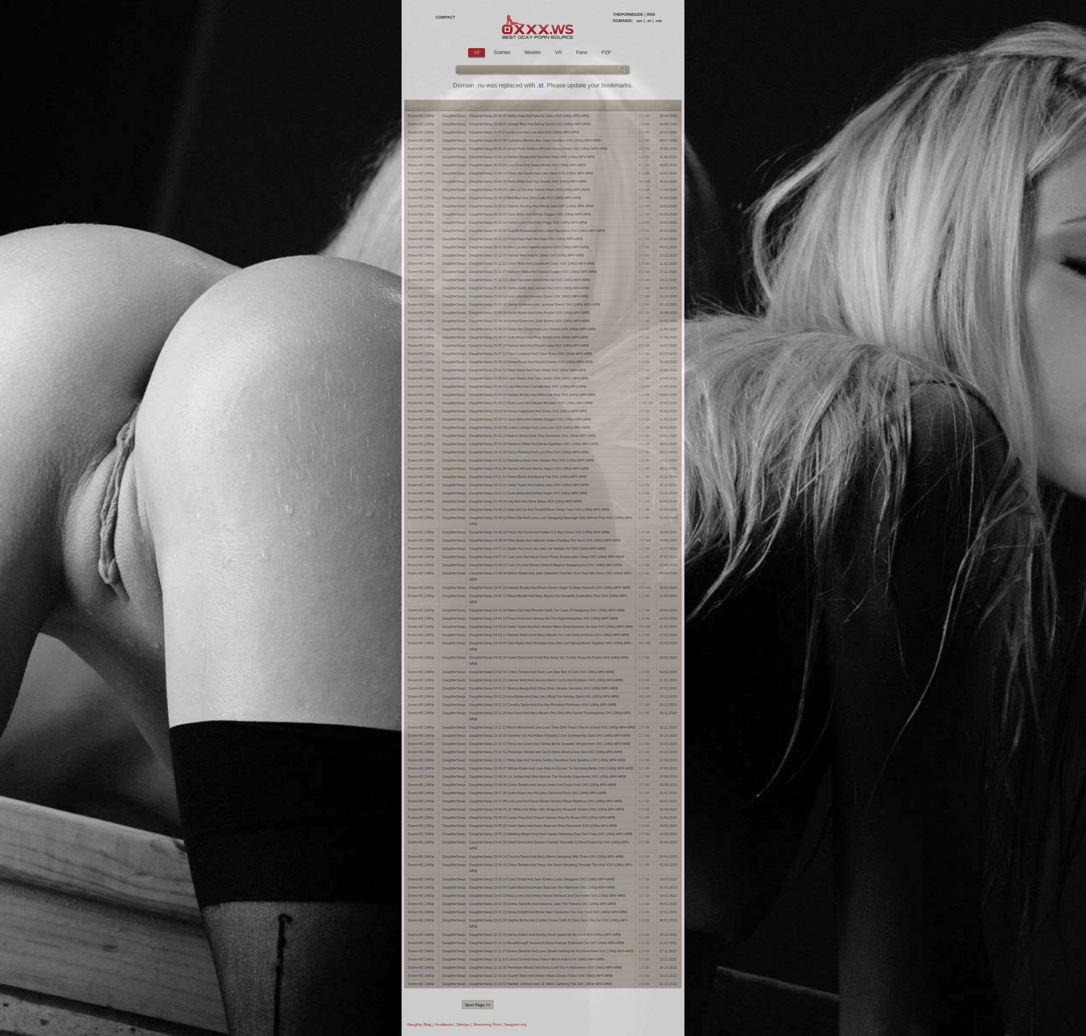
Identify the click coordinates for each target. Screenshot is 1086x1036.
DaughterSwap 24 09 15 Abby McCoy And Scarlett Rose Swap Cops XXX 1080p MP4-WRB (539, 510)
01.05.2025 (668, 387)
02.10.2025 (668, 305)
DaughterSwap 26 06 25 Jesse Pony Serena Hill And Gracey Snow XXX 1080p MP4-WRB (538, 149)
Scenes (502, 52)
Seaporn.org (515, 1024)
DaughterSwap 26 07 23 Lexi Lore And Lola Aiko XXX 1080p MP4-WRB (524, 132)
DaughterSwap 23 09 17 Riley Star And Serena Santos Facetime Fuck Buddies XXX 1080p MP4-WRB (547, 760)
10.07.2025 (668, 354)
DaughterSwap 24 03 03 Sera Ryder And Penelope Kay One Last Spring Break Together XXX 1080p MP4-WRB (550, 646)
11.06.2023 (668, 818)
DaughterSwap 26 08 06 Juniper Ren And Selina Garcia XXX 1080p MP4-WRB (530, 124)
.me (658, 20)
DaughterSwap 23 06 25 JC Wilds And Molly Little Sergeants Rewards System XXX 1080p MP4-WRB (546, 809)
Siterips (462, 1024)
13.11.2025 (668, 280)
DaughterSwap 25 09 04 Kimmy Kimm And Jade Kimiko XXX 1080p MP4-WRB (529, 321)
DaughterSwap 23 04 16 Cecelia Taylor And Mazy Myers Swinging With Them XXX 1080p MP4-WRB (546, 857)
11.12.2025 (668, 264)
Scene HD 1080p (421, 116)
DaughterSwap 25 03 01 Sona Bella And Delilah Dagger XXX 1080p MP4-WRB (530, 419)
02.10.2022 (668, 984)
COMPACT (445, 17)
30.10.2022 (668, 968)
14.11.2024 (668, 477)
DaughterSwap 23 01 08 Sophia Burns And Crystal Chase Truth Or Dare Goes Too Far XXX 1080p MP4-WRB (549, 923)
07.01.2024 (668, 688)
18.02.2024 (668, 658)
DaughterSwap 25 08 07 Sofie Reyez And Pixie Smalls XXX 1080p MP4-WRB (528, 337)
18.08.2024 (668, 532)
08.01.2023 (668, 920)
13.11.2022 (668, 959)
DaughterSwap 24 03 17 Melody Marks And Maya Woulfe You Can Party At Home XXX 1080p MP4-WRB (549, 635)
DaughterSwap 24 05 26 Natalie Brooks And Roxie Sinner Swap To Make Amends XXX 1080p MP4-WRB (549, 588)
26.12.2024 (668, 452)
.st (648, 20)
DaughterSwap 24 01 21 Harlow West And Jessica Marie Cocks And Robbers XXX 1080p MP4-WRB (546, 680)
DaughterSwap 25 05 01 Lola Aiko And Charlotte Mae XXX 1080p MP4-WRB (528, 387)
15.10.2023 (668, 744)
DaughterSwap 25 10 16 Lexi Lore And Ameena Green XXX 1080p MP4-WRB (528, 296)
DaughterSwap (454, 116)
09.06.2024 (668, 573)
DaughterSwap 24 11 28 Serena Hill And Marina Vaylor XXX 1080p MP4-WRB (529, 469)
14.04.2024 (668, 619)
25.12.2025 (668, 255)
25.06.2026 (668, 149)
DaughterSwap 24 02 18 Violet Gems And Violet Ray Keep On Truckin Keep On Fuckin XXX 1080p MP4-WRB (549, 661)
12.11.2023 (668, 727)
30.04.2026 (668, 182)
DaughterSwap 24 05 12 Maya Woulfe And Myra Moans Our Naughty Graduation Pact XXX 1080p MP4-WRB (548, 599)
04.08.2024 (668, 540)
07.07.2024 (668, 557)
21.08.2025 (668, 329)
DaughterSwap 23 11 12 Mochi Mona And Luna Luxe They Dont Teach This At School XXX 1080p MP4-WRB (552, 727)
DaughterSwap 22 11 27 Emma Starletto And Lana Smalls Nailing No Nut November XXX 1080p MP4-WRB (551, 951)
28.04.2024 (668, 610)
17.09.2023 (668, 760)
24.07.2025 (668, 346)
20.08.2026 (668, 116)
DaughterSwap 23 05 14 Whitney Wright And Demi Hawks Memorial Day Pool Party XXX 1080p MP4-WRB (550, 834)
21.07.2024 (668, 549)
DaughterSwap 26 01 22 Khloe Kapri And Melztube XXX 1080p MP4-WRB (526, 239)
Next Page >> (477, 1005)
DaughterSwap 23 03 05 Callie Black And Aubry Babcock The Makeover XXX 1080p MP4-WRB (542, 887)
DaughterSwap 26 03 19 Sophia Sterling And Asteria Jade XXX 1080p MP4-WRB (531, 206)
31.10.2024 (668, 485)
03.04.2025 (668, 395)
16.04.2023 (668, 857)
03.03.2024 (668, 643)
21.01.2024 (668, 680)
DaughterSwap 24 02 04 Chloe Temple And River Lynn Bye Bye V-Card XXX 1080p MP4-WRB (541, 672)
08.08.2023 (668, 785)
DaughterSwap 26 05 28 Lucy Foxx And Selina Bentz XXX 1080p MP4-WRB (527, 165)
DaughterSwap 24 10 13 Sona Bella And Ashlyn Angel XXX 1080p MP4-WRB (528, 493)
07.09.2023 (668, 768)
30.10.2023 (668, 736)
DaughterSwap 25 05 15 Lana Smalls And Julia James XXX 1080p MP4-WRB (528, 378)
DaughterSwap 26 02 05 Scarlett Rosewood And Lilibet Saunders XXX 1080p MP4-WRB (537, 231)
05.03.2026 (668, 214)
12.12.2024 (668, 460)
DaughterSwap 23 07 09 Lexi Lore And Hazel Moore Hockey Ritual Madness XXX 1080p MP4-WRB (545, 801)
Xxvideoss (444, 1024)
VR (558, 52)
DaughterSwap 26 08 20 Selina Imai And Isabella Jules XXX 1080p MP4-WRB (529, 116)
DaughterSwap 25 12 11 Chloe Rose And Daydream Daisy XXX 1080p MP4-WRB (531, 264)
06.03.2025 (668, 411)
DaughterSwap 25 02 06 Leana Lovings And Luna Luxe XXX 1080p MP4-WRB (529, 428)
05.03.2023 (668, 887)
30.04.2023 (668, 842)
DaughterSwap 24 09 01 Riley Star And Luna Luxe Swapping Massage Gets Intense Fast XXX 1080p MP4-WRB (551, 521)
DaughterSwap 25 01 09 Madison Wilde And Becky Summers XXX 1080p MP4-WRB (533, 444)
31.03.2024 (668, 627)
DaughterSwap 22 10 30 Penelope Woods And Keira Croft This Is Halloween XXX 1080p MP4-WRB (545, 968)
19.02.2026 (668, 223)
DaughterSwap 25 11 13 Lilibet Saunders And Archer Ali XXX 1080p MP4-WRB (529, 280)
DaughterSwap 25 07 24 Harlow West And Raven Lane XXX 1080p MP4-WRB (529, 346)
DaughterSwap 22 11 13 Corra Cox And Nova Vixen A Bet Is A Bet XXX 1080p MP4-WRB (536, 959)
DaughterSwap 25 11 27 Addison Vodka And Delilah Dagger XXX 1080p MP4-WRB (533, 272)
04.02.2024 (668, 672)
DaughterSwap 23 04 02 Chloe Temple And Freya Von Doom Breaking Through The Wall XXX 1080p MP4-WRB (551, 868)
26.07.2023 (668, 793)
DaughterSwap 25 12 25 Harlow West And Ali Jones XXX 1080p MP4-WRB (526, 255)
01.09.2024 (668, 518)
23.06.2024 (668, 565)
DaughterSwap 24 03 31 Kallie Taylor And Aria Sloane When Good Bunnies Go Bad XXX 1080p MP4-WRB (551, 627)
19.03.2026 (668, 206)
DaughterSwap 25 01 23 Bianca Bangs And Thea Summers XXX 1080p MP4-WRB (532, 436)
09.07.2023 (668, 801)
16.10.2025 (668, 296)
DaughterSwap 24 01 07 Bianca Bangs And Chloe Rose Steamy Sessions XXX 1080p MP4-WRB (543, 688)
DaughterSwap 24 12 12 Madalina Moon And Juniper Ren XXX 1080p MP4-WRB (531, 460)
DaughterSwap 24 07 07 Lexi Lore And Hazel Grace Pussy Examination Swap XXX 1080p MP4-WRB (546, 557)
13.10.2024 (668, 493)
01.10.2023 (668, 752)
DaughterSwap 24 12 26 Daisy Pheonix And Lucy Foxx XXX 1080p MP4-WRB (529, 452)
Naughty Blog (419, 1024)
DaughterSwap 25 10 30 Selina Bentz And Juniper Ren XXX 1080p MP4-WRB (529, 288)
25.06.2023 (668, 809)
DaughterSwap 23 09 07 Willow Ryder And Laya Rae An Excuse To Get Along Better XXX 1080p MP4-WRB (551, 768)
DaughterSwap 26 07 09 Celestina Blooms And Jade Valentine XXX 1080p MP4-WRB (535, 141)
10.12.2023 (668, 705)
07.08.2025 (668, 337)
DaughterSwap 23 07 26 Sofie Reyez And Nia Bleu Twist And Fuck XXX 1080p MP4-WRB (537, 793)
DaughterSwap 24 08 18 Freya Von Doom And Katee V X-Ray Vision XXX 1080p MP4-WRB (539, 532)
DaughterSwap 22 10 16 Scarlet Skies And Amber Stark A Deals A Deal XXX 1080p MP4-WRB (541, 976)
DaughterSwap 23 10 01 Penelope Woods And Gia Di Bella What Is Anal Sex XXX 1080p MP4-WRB (545, 752)
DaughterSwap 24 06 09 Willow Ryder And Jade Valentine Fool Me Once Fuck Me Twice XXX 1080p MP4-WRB (550, 576)
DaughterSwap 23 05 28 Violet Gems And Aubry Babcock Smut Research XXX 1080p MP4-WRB (543, 826)
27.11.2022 (668, 951)
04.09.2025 (668, 321)
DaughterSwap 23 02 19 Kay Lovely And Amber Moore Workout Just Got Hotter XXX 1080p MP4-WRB (547, 896)
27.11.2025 (668, 272)
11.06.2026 (668, 157)
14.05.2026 (668, 173)
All (476, 52)
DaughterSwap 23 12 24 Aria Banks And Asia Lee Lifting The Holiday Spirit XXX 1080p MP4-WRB (544, 697)
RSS (651, 14)
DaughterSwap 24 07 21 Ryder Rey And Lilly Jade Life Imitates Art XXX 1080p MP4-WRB (537, 549)
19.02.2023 (668, 896)
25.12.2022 (668, 935)
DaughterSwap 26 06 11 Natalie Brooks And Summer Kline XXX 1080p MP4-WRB (532, 157)
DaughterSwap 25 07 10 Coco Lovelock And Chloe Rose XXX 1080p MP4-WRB (530, 354)
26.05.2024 (668, 588)
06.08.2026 (668, 124)
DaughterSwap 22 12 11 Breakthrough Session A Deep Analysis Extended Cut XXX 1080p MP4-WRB (546, 943)
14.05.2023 (668, 834)
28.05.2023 (668, 826)
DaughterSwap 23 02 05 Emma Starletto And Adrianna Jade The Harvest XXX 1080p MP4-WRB (542, 904)
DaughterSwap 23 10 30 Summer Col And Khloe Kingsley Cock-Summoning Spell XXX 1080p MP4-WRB (549, 736)
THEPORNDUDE (628, 14)
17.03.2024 (668, 635)
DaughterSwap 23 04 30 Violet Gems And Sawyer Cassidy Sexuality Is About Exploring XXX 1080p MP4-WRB (549, 845)
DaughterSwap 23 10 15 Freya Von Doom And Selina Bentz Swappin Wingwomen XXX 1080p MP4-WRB (549, 744)
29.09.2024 (668, 501)
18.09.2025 (668, 313)
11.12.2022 (668, 943)
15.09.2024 (668, 510)
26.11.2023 (668, 713)
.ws (639, 20)
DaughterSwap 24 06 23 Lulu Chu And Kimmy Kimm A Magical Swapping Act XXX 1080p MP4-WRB (545, 565)
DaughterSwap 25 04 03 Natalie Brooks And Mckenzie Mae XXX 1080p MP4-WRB (532, 395)
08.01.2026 (668, 247)
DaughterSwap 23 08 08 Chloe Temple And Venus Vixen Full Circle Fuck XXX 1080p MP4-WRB (542, 785)
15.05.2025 (668, 378)
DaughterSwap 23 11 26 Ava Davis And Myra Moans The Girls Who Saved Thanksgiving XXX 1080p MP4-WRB (550, 716)
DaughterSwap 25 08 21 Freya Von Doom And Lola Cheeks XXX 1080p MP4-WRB (532, 329)
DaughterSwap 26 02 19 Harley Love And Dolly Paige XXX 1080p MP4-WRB (528, 223)
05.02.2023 (668, 904)
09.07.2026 (668, 141)
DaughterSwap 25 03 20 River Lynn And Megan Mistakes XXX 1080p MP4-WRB (530, 403)
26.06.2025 (668, 362)
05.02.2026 (668, 231)
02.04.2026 (668, 198)
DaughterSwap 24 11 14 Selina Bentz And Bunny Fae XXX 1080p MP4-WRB (528, 477)
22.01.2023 (668, 912)
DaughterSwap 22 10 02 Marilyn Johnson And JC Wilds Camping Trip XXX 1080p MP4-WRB (540, 984)
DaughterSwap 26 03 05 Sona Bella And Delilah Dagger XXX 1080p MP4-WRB (530, 214)
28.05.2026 (668, 165)
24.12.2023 (668, 697)
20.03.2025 (668, 403)
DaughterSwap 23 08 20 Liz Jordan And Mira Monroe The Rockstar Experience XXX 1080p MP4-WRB (547, 777)
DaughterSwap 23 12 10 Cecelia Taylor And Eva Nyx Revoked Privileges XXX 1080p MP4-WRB (542, 705)
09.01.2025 (668, 444)
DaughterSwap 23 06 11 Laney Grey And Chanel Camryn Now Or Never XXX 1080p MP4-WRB (542, 818)
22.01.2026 (668, 239)
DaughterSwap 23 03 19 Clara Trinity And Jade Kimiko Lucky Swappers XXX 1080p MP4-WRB (542, 879)
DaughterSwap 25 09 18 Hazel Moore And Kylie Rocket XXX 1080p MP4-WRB (529, 313)
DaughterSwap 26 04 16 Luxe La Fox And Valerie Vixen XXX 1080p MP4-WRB (529, 190)
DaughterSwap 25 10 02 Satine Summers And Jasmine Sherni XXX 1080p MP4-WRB (534, 305)
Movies (533, 52)
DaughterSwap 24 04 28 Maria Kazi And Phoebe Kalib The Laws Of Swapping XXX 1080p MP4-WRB (546, 610)
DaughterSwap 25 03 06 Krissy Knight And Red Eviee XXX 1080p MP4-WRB (528, 411)
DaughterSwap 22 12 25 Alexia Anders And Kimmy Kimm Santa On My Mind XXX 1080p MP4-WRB (545, 935)
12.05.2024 (668, 596)
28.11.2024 (668, 469)
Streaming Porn (487, 1024)
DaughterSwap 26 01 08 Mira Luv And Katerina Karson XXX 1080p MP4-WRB (529, 247)
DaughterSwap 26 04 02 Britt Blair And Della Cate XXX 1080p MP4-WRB (525, 198)
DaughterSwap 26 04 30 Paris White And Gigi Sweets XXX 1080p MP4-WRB (528, 182)
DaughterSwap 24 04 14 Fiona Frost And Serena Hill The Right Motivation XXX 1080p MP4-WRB (543, 619)
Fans (581, 52)
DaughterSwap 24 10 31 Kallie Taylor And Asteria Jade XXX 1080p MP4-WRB (529, 485)
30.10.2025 (668, 288)
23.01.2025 (668, 436)
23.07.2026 (668, 132)
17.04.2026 (668, 190)
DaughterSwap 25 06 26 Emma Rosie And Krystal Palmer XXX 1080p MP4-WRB (531, 362)
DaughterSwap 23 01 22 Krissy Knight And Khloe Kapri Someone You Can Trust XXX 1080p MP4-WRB (548, 912)
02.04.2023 (668, 865)
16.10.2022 (668, 976)
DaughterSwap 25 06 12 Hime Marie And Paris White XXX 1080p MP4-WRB (527, 370)
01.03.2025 (668, 419)
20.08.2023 (668, 777)
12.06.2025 (668, 370)
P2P (606, 52)
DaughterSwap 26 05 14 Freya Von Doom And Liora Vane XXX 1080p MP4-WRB (531, 173)
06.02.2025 (668, 428)
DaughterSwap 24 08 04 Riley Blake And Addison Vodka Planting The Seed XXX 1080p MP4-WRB (544, 540)
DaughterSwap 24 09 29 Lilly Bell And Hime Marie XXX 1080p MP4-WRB (525, 501)
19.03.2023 (668, 879)
